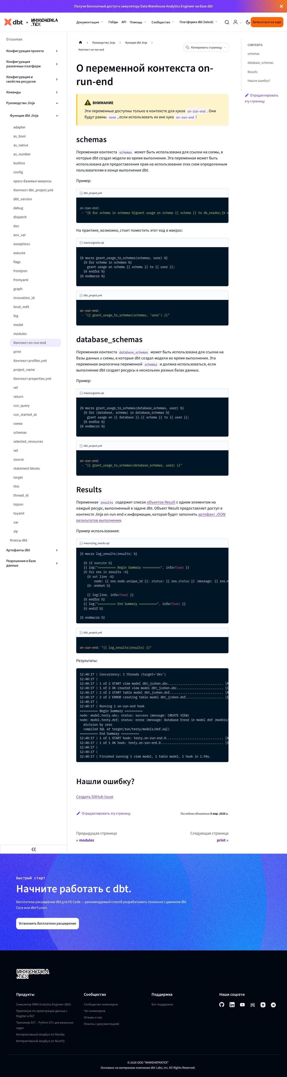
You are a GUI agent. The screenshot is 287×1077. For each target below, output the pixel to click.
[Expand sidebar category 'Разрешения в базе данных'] (57, 563)
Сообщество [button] (161, 22)
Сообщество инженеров (101, 1004)
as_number (22, 154)
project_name (24, 369)
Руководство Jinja (20, 103)
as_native (20, 145)
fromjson (20, 270)
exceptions (21, 244)
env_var (19, 235)
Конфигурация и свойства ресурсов (21, 79)
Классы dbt (18, 540)
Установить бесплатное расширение (47, 923)
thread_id (20, 495)
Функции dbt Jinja (24, 115)
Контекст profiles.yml (30, 360)
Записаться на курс (267, 22)
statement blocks (26, 468)
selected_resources (28, 441)
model (18, 324)
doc (16, 226)
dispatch (20, 217)
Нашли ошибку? (259, 81)
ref (15, 387)
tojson (18, 504)
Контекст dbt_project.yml (33, 190)
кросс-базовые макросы (32, 181)
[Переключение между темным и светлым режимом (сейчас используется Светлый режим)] (248, 22)
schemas (20, 432)
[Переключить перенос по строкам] (215, 203)
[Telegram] (273, 1004)
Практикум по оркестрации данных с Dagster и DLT (41, 1013)
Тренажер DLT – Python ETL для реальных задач (44, 1025)
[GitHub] (221, 1004)
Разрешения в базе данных (21, 563)
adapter (19, 127)
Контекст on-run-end (29, 342)
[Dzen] (263, 1004)
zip (15, 531)
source (18, 459)
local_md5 (21, 306)
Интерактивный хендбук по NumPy (40, 1041)
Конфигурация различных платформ (23, 63)
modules (20, 333)
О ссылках (14, 39)
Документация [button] (87, 22)
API (124, 22)
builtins (19, 163)
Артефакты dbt (18, 550)
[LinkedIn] (232, 1004)
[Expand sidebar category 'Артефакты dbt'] (57, 550)
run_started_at (25, 414)
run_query (21, 405)
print (17, 351)
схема (17, 423)
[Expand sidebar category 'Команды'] (57, 92)
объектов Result (161, 502)
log (15, 315)
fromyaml (20, 279)
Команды (13, 92)
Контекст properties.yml (32, 378)
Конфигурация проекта (25, 50)
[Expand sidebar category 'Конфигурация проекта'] (57, 51)
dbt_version (22, 199)
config (18, 172)
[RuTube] (252, 1004)
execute (19, 253)
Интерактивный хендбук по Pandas (40, 1034)
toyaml (18, 513)
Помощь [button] (136, 22)
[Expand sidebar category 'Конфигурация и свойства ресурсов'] (57, 79)
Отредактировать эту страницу (106, 813)
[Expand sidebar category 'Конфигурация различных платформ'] (57, 64)
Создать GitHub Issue (94, 796)
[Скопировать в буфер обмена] (223, 203)
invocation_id (24, 297)
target (18, 477)
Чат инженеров (94, 1011)
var (15, 522)
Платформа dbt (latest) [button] (196, 22)
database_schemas (260, 63)
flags (17, 261)
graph (17, 288)
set (15, 450)
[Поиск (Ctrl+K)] (227, 22)
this (16, 486)
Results (252, 72)
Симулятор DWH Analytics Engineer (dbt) (43, 1004)
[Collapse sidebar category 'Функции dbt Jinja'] (57, 115)
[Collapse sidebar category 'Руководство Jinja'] (57, 103)
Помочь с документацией (101, 1024)
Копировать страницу (206, 47)
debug (18, 208)
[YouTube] (242, 1004)
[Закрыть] (281, 6)
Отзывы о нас (93, 1017)
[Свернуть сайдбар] (33, 849)
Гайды (113, 22)
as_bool (19, 136)
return (18, 396)
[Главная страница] (80, 42)
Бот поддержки (162, 1004)
